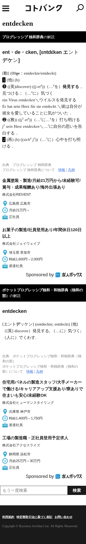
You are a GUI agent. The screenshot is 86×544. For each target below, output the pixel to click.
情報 (61, 170)
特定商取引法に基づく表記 (34, 517)
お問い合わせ (63, 517)
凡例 (71, 170)
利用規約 (8, 517)
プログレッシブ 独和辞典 (23, 37)
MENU (5, 8)
